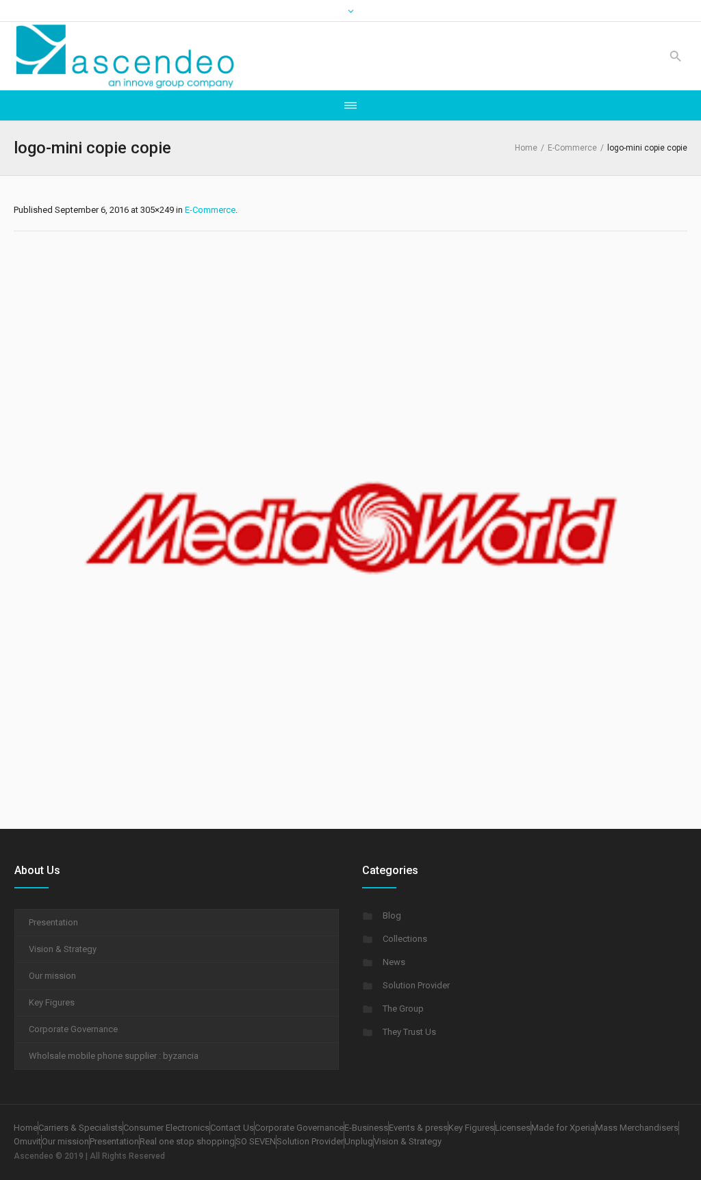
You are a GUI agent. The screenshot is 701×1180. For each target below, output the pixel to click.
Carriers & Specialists (80, 1128)
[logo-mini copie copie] (350, 526)
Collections (405, 939)
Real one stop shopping (187, 1141)
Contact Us (232, 1128)
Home (526, 148)
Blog (392, 915)
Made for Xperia (563, 1128)
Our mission (52, 976)
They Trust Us (409, 1032)
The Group (403, 1008)
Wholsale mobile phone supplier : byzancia (114, 1056)
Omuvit (27, 1141)
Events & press (418, 1128)
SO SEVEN (255, 1141)
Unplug (358, 1141)
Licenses (513, 1128)
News (394, 962)
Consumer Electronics (166, 1128)
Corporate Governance (73, 1029)
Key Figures (52, 1002)
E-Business (366, 1128)
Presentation (53, 922)
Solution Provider (416, 985)
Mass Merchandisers (637, 1128)
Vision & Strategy (63, 949)
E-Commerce (572, 148)
